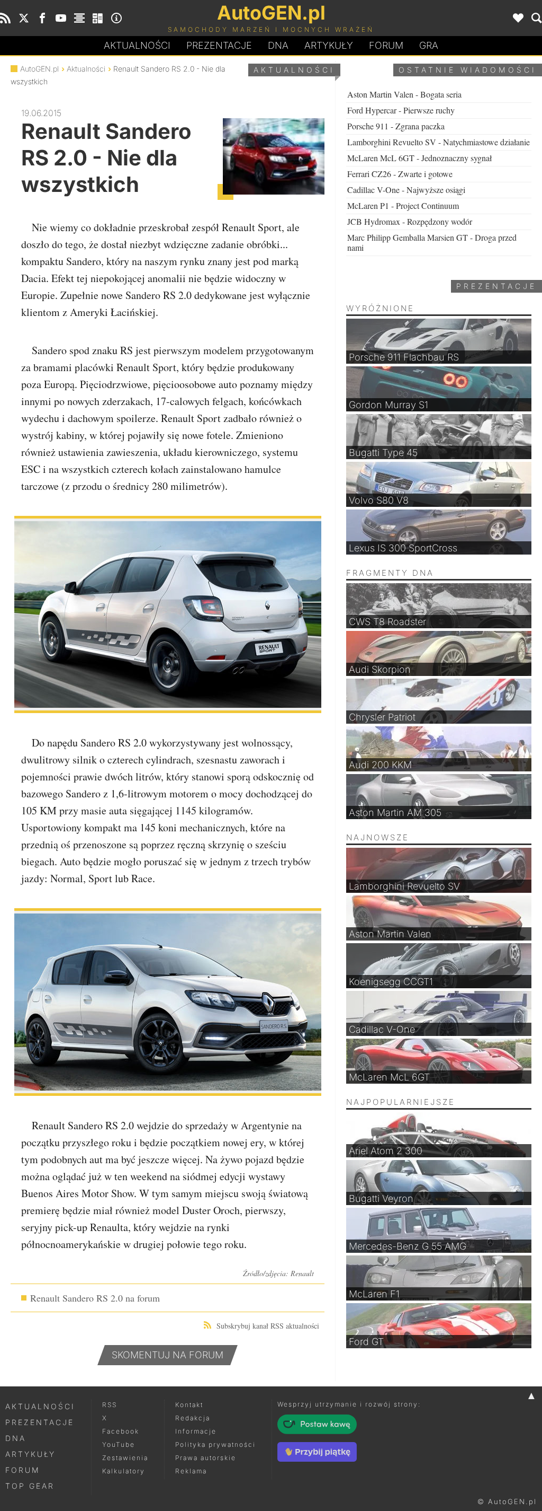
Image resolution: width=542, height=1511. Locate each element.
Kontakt (189, 1405)
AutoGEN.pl (39, 68)
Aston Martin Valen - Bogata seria (404, 94)
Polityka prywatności (215, 1444)
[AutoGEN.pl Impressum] (116, 18)
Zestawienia (125, 1458)
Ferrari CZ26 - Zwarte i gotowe (400, 173)
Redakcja (192, 1418)
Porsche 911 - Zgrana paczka (396, 125)
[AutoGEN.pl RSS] (5, 18)
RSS (109, 1405)
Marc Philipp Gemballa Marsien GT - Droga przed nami (432, 242)
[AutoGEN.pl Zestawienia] (79, 18)
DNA (15, 1438)
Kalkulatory (123, 1471)
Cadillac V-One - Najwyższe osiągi (406, 189)
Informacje (195, 1431)
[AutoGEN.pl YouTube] (61, 18)
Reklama (191, 1471)
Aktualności (137, 45)
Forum (386, 45)
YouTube (118, 1444)
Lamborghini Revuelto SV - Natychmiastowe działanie (438, 141)
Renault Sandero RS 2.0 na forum (95, 1298)
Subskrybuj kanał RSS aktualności (267, 1326)
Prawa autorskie (205, 1458)
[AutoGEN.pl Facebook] (42, 18)
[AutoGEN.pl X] (24, 18)
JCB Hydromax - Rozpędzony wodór (409, 221)
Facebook (120, 1431)
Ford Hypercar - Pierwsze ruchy (401, 110)
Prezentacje (219, 45)
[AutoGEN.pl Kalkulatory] (98, 18)
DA (278, 45)
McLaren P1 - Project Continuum (403, 205)
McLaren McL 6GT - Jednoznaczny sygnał (419, 157)
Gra (428, 45)
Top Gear (30, 1485)
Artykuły (328, 45)
